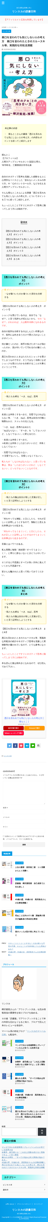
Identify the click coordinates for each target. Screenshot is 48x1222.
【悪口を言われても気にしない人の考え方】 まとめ (24, 257)
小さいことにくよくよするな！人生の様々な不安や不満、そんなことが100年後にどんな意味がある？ (27, 946)
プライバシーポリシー (24, 1204)
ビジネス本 (8, 756)
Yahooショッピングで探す (13, 733)
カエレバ (27, 724)
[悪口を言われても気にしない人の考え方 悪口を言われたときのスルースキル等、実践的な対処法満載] (27, 745)
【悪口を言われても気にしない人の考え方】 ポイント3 (24, 249)
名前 (5, 808)
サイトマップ (38, 1204)
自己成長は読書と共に (24, 1213)
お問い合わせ (10, 1204)
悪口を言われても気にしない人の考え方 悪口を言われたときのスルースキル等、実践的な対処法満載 (30, 1114)
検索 (3, 1126)
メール (6, 817)
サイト (5, 827)
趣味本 (6, 1190)
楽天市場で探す (13, 728)
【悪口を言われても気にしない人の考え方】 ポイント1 (24, 233)
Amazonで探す (34, 728)
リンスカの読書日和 (24, 11)
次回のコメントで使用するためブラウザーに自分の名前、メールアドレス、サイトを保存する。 (23, 837)
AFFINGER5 (25, 1219)
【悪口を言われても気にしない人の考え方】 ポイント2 (24, 241)
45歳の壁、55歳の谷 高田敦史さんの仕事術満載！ (24, 1162)
